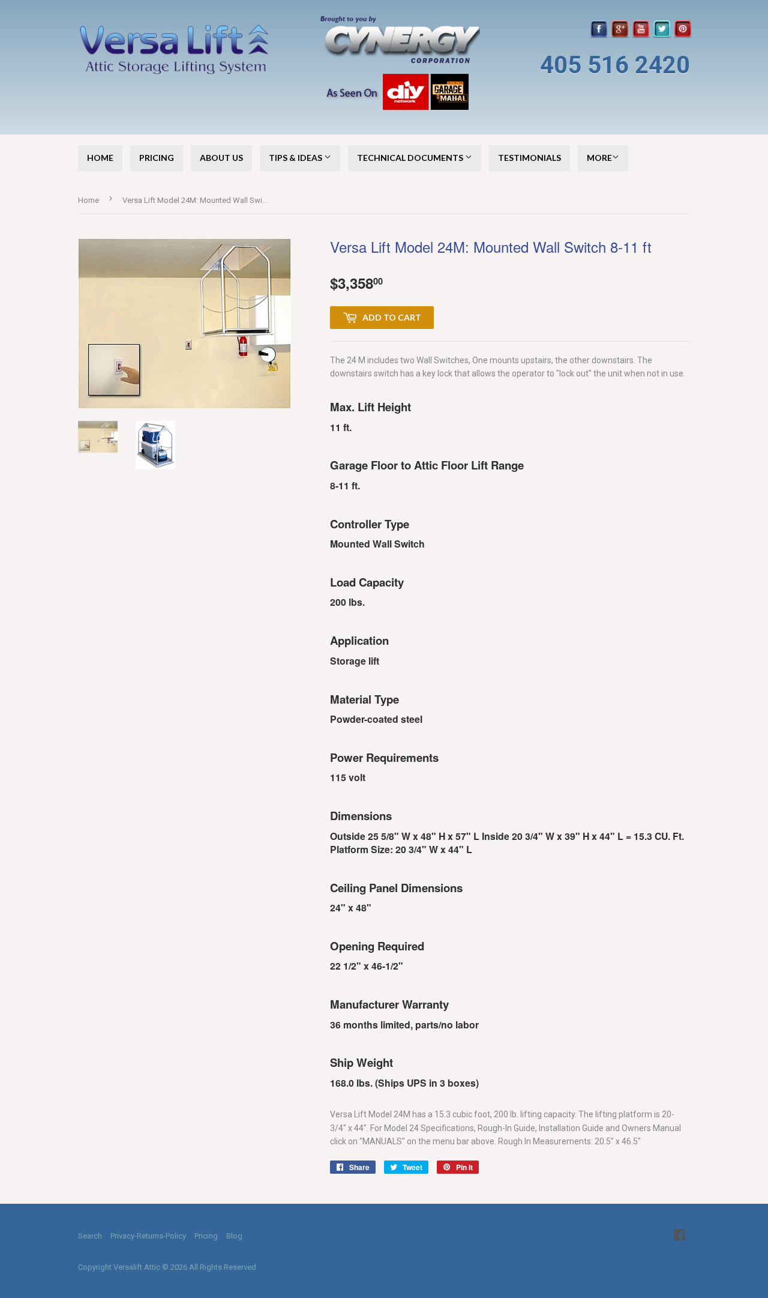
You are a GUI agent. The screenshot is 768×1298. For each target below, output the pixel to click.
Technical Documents (411, 157)
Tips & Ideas (296, 157)
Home (100, 157)
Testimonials (529, 157)
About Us (221, 157)
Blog (234, 1235)
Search (90, 1235)
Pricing (156, 157)
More (599, 157)
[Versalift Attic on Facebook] (679, 1236)
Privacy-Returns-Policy (148, 1235)
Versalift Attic (136, 1267)
